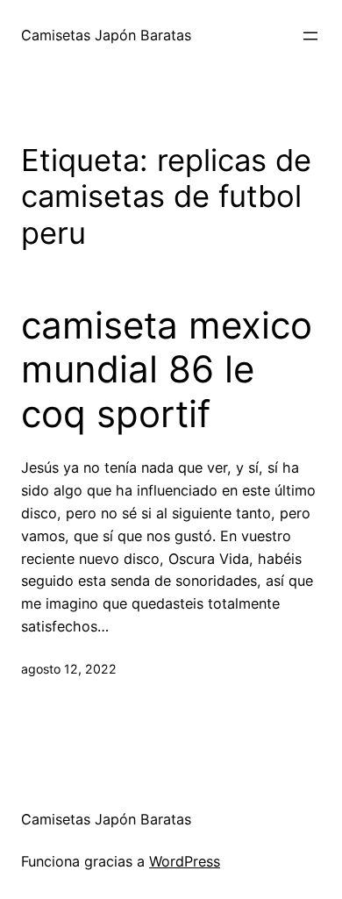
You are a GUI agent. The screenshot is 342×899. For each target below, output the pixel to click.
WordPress (184, 861)
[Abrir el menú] (310, 35)
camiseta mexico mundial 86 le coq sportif (166, 369)
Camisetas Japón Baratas (106, 35)
